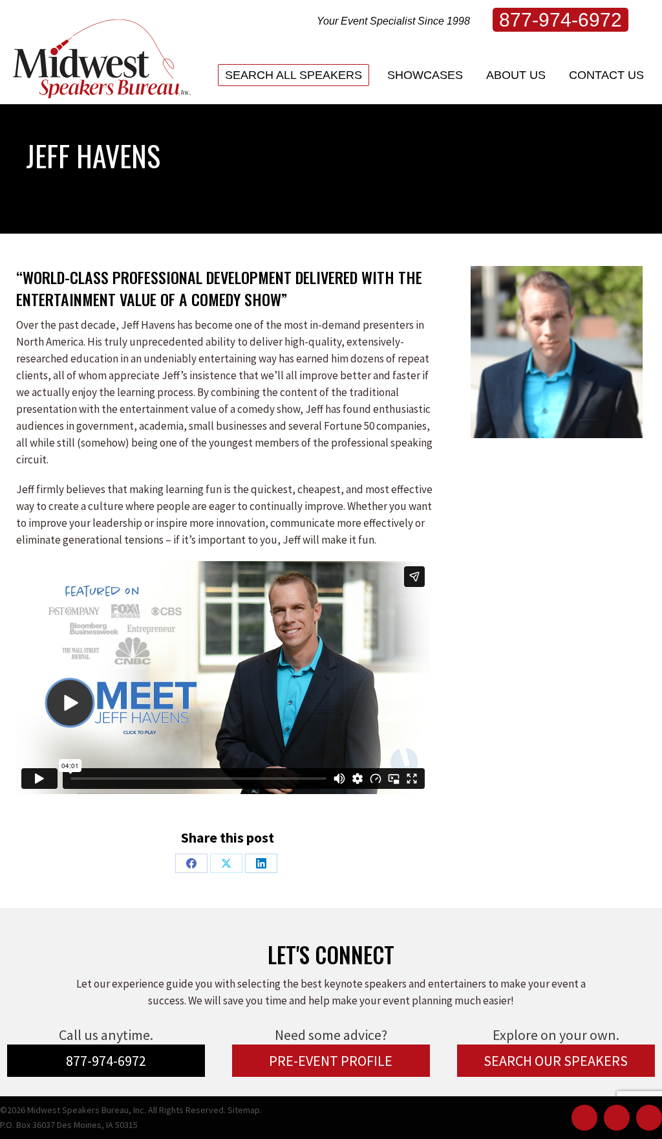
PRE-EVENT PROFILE (330, 1061)
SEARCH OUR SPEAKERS (556, 1061)
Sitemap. (245, 1110)
